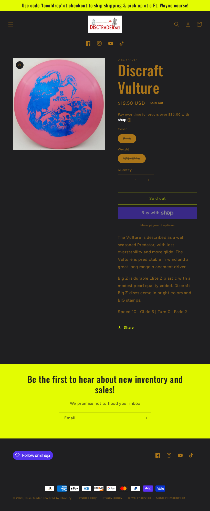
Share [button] (129, 327)
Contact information (170, 498)
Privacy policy (112, 498)
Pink (129, 139)
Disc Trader (33, 498)
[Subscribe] (145, 418)
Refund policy (87, 498)
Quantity (125, 170)
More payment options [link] (157, 225)
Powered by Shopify (57, 498)
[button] (10, 24)
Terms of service (139, 498)
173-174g (134, 159)
